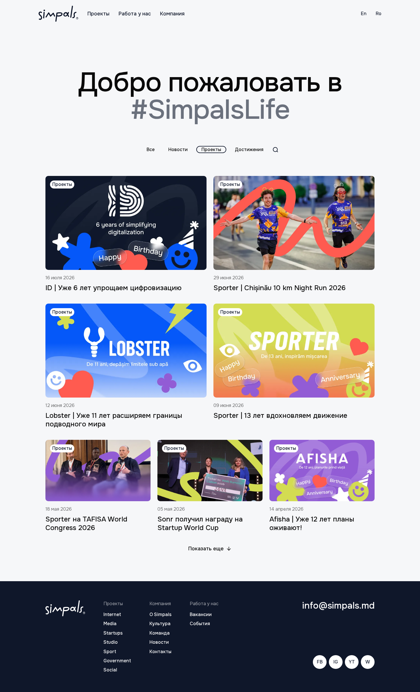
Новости (178, 150)
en (364, 14)
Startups (113, 633)
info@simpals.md (338, 605)
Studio (110, 642)
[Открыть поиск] (275, 149)
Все (151, 150)
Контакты (160, 652)
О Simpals (160, 614)
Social (110, 670)
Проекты (98, 14)
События (200, 624)
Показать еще (206, 548)
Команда (159, 633)
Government (117, 661)
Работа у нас (135, 14)
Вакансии (201, 614)
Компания (172, 14)
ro (378, 14)
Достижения (249, 150)
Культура (160, 624)
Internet (112, 614)
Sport (109, 652)
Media (110, 624)
